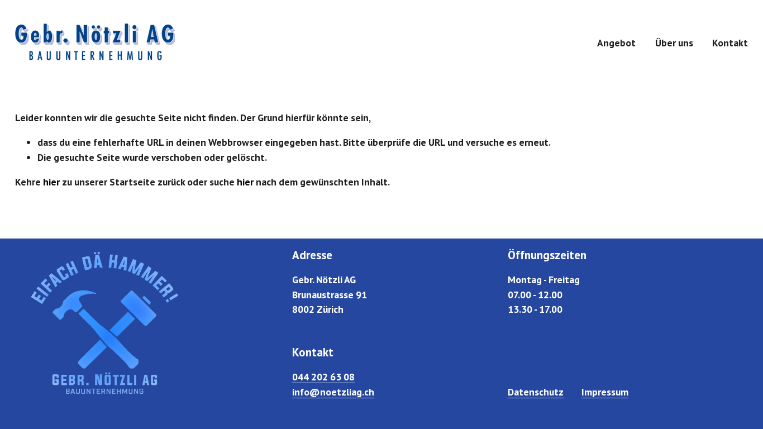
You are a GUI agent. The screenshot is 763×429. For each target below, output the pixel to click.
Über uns (674, 42)
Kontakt (730, 42)
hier (51, 181)
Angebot (616, 42)
